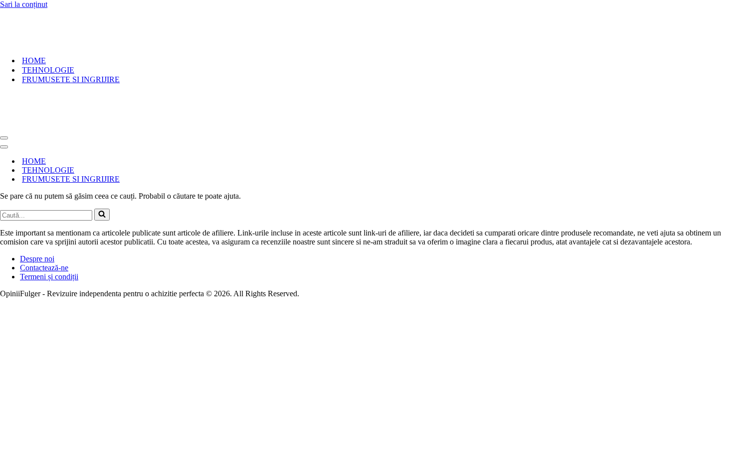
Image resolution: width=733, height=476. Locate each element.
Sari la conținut (23, 4)
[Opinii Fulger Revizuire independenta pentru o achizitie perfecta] (63, 43)
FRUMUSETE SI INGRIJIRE (71, 79)
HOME (34, 60)
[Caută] (102, 215)
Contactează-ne (44, 267)
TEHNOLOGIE (48, 70)
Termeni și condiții (49, 276)
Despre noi (37, 258)
